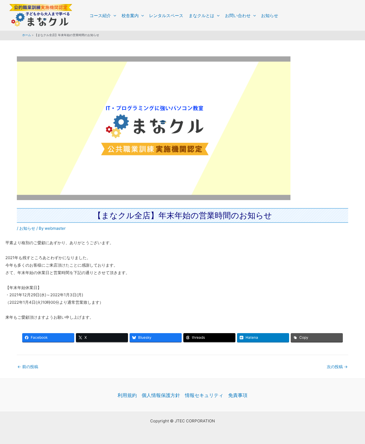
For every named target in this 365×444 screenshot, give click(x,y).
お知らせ (269, 15)
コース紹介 (100, 15)
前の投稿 (27, 367)
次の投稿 (337, 367)
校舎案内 (130, 15)
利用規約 (127, 395)
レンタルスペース (166, 15)
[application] (113, 15)
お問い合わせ (238, 15)
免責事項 (237, 395)
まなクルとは (201, 15)
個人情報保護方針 (161, 395)
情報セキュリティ (204, 395)
